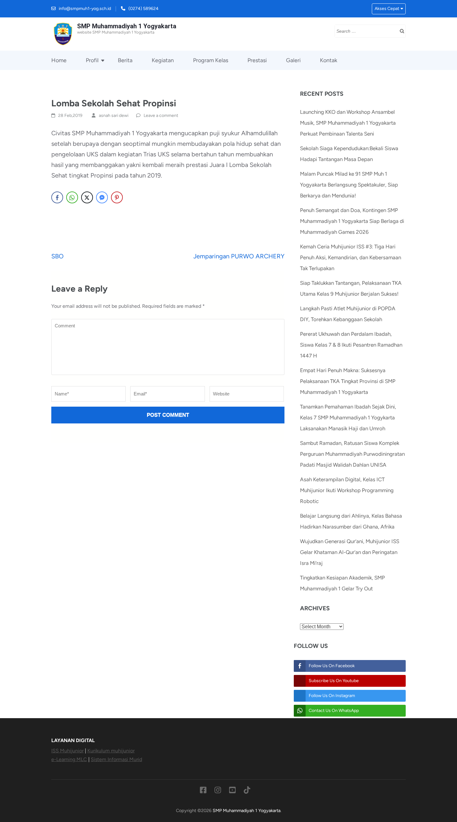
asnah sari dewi (113, 115)
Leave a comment (161, 115)
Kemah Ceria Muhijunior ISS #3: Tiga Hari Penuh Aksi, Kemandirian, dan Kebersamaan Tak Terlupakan (350, 257)
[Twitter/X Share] (87, 197)
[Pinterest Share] (117, 197)
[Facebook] (203, 791)
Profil (92, 60)
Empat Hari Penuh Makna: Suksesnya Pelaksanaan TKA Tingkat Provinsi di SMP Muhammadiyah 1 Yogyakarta (347, 381)
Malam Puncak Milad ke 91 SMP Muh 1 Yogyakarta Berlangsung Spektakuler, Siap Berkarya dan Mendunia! (349, 185)
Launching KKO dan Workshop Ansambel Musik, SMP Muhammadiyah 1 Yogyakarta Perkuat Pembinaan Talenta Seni (348, 123)
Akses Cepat (387, 8)
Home (59, 60)
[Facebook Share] (57, 197)
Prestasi (257, 60)
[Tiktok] (247, 791)
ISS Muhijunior (67, 751)
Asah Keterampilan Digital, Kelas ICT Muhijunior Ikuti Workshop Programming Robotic (347, 490)
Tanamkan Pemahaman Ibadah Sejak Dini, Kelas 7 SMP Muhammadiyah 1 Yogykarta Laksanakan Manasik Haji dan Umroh (348, 418)
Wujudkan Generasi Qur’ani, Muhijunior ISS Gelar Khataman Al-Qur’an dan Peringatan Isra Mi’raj (349, 552)
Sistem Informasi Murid (116, 759)
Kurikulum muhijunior (111, 751)
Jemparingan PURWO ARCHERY (238, 256)
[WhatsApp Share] (72, 197)
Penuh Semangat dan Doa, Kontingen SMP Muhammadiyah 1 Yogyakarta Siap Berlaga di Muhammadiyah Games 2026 (352, 221)
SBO (57, 256)
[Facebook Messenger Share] (102, 197)
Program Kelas (210, 60)
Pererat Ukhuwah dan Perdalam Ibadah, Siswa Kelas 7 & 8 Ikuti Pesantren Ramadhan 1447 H (351, 345)
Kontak (328, 60)
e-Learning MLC (69, 759)
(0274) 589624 (143, 8)
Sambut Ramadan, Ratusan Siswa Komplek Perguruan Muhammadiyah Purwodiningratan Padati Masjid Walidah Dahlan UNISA (352, 454)
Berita (125, 60)
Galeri (293, 60)
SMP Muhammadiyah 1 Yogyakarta (126, 26)
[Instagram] (218, 791)
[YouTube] (232, 791)
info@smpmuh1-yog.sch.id (85, 8)
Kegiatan (163, 60)
